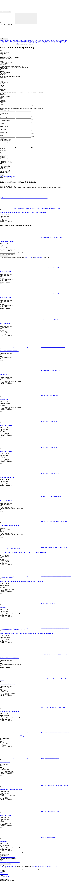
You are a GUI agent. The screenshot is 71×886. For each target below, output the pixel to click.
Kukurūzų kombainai (14, 41)
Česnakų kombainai (10, 42)
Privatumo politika (12, 866)
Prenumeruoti (4, 256)
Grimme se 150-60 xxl (7, 477)
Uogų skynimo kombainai (35, 41)
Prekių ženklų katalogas (51, 866)
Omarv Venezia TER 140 (7, 684)
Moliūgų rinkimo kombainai (45, 40)
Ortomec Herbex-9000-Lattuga (9, 711)
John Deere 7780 (5, 271)
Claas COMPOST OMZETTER (9, 351)
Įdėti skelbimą (4, 855)
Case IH (35, 42)
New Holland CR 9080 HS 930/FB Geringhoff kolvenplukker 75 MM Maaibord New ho (26, 633)
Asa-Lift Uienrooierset (7, 241)
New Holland (8, 44)
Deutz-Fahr (43, 42)
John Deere (60, 42)
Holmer (55, 42)
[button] (35, 31)
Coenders (3, 607)
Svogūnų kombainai (24, 41)
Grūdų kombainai (15, 40)
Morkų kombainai (4, 41)
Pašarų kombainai (24, 40)
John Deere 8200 (5, 815)
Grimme (51, 42)
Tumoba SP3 (4, 399)
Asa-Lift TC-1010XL (6, 501)
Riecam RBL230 (5, 762)
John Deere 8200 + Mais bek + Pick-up (12, 736)
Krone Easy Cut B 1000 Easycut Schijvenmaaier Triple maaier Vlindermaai (23, 212)
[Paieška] (26, 18)
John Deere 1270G (6, 425)
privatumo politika (28, 257)
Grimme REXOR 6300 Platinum (9, 525)
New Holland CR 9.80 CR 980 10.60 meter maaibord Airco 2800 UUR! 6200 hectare (26, 553)
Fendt (47, 42)
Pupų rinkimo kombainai (56, 41)
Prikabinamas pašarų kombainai (60, 40)
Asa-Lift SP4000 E (5, 323)
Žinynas (7, 862)
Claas (38, 42)
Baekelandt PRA (5, 374)
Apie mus (2, 862)
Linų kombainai (19, 42)
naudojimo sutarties (39, 257)
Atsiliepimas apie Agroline (38, 866)
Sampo (13, 44)
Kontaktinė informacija (14, 862)
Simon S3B (3, 841)
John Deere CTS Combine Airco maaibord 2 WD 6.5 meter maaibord (21, 581)
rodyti (2, 175)
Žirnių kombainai (46, 41)
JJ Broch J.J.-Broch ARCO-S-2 (9, 658)
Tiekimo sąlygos (4, 866)
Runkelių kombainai (34, 40)
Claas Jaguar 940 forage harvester (11, 789)
